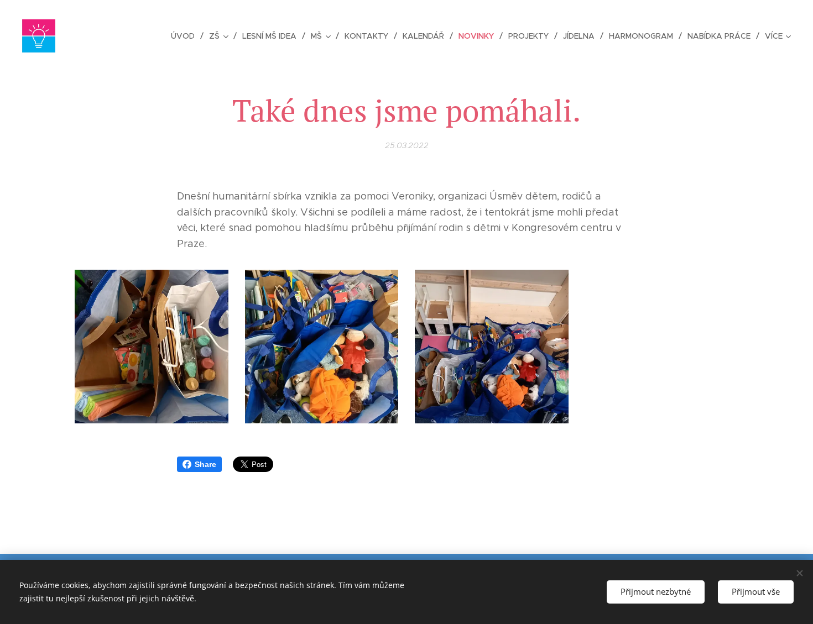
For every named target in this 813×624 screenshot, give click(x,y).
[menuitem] (186, 36)
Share (205, 464)
